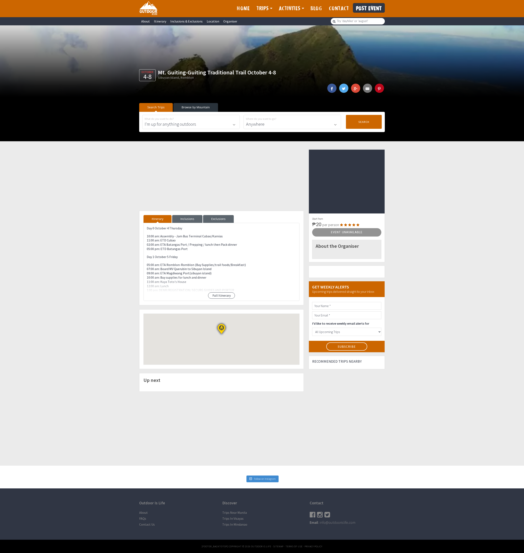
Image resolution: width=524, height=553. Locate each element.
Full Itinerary (221, 295)
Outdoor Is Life (148, 8)
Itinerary (160, 21)
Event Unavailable (347, 232)
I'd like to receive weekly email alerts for (340, 323)
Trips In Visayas (233, 518)
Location (213, 21)
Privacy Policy (313, 546)
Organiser (230, 21)
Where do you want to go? (261, 119)
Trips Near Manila (234, 512)
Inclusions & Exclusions (186, 21)
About (145, 21)
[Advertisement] (221, 178)
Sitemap (278, 546)
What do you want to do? (159, 119)
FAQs (142, 518)
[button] (221, 329)
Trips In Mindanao (234, 524)
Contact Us (147, 524)
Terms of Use (294, 546)
